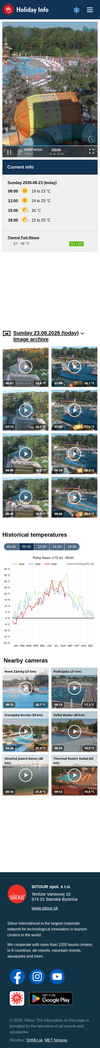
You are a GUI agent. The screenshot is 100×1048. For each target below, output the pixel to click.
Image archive (31, 339)
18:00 (72, 547)
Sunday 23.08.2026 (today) (46, 333)
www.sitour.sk (45, 908)
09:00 (26, 547)
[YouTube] (57, 977)
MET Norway (56, 1040)
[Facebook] (17, 977)
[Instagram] (37, 977)
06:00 (11, 547)
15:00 (57, 547)
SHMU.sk (34, 1040)
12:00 (41, 547)
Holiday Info (20, 6)
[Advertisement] (50, 287)
